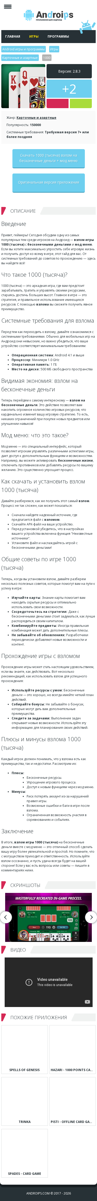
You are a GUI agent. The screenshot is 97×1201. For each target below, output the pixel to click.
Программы (58, 36)
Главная (12, 36)
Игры (34, 36)
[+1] (81, 103)
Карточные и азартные (36, 117)
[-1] (58, 103)
